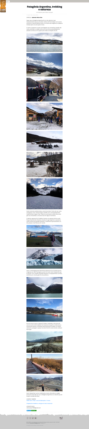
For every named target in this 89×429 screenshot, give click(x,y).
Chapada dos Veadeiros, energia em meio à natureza (39, 403)
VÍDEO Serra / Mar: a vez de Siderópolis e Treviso (38, 400)
